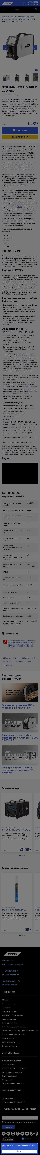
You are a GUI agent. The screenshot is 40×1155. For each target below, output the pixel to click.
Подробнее (6, 1147)
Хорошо (19, 1151)
